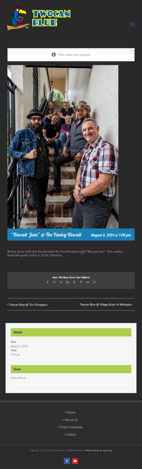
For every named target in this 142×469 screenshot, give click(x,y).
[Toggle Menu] (133, 24)
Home (71, 412)
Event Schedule (71, 427)
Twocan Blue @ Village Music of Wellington (106, 304)
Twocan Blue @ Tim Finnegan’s (28, 304)
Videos (71, 434)
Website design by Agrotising (98, 450)
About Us (71, 420)
